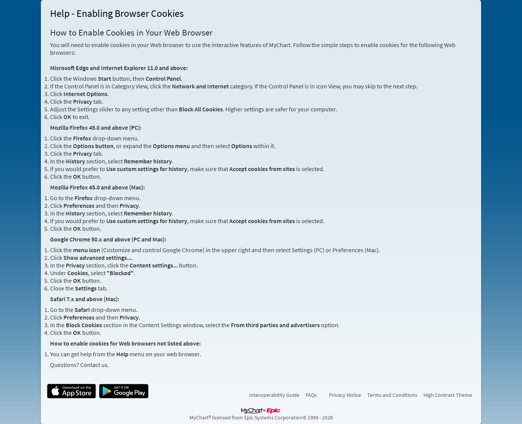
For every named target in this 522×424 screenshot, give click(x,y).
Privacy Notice (345, 394)
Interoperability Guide (274, 394)
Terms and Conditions (392, 394)
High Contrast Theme (447, 394)
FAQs (311, 394)
